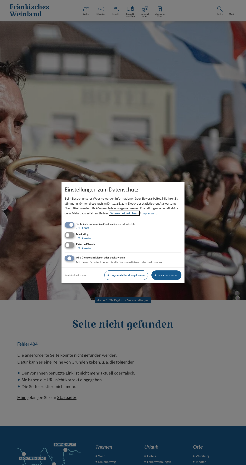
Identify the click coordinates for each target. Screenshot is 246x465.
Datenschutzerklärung (124, 213)
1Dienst (82, 228)
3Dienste (83, 248)
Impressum (148, 213)
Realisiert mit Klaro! (75, 275)
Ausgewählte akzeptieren (126, 275)
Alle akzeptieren (166, 275)
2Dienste (83, 238)
